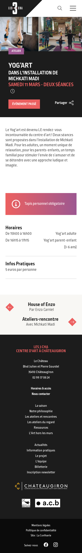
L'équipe (41, 461)
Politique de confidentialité (41, 530)
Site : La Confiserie (41, 535)
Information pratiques (41, 450)
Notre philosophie (41, 411)
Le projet (41, 456)
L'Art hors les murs (41, 433)
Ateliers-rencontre (40, 322)
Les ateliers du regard (41, 422)
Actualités (40, 445)
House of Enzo (41, 307)
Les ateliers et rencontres (41, 417)
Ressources (41, 428)
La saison (41, 406)
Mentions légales (41, 525)
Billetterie (41, 467)
